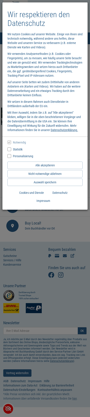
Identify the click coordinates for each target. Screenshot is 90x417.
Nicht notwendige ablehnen (45, 174)
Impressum (43, 201)
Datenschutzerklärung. (64, 130)
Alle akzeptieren (45, 165)
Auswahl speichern (45, 182)
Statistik (17, 149)
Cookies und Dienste (31, 192)
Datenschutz (60, 192)
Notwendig (19, 142)
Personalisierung (23, 156)
